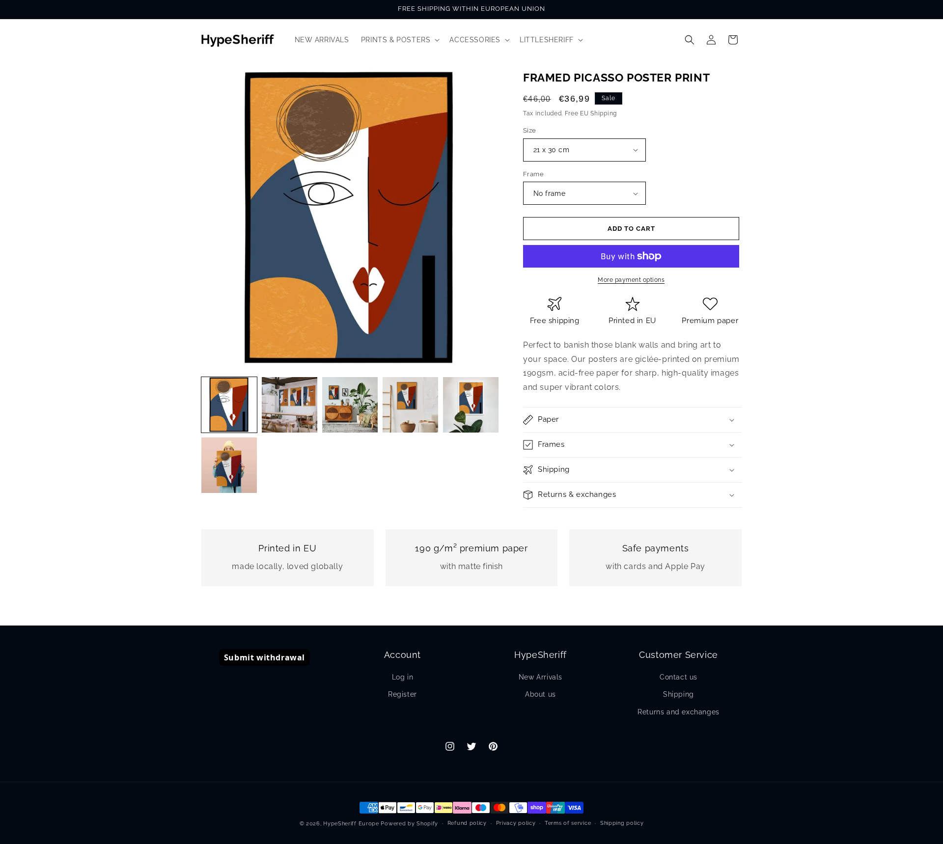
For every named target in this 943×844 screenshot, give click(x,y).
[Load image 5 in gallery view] (471, 405)
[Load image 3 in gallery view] (350, 405)
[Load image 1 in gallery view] (229, 405)
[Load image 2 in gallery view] (289, 405)
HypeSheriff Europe (351, 823)
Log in (403, 677)
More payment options (631, 279)
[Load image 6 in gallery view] (229, 465)
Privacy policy (516, 823)
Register (402, 694)
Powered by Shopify (409, 823)
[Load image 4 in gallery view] (410, 405)
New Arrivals (540, 677)
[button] (399, 39)
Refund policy (467, 823)
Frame (533, 174)
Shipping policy (622, 823)
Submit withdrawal (264, 657)
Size (529, 130)
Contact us (678, 677)
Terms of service (568, 823)
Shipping (678, 694)
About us (540, 694)
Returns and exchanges (679, 712)
